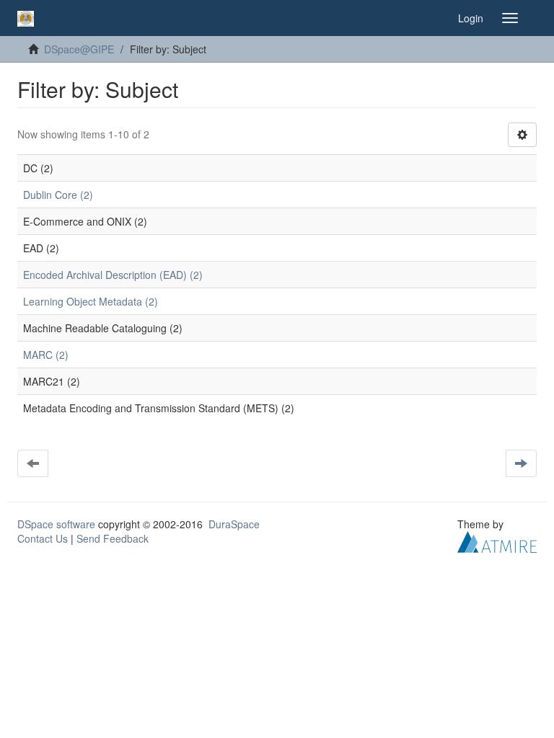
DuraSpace (234, 524)
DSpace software (56, 524)
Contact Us (42, 538)
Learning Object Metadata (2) (90, 301)
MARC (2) (46, 354)
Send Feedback (112, 538)
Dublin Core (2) (58, 194)
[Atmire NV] (497, 540)
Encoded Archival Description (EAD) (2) (113, 274)
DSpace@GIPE (79, 49)
